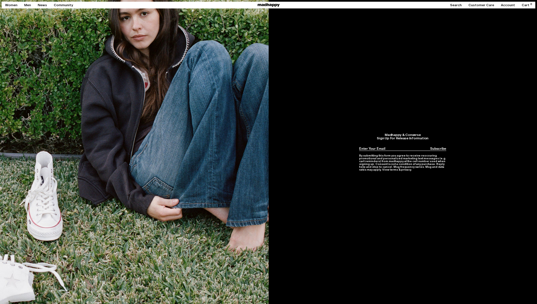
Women (11, 5)
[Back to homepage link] (269, 5)
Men (27, 5)
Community (63, 5)
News (42, 5)
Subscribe (438, 149)
